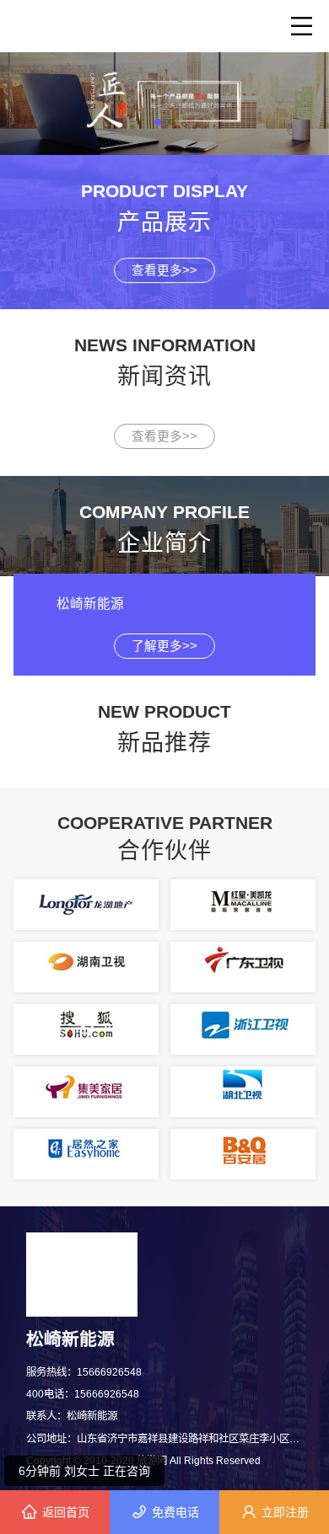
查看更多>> (164, 270)
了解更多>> (164, 646)
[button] (157, 122)
